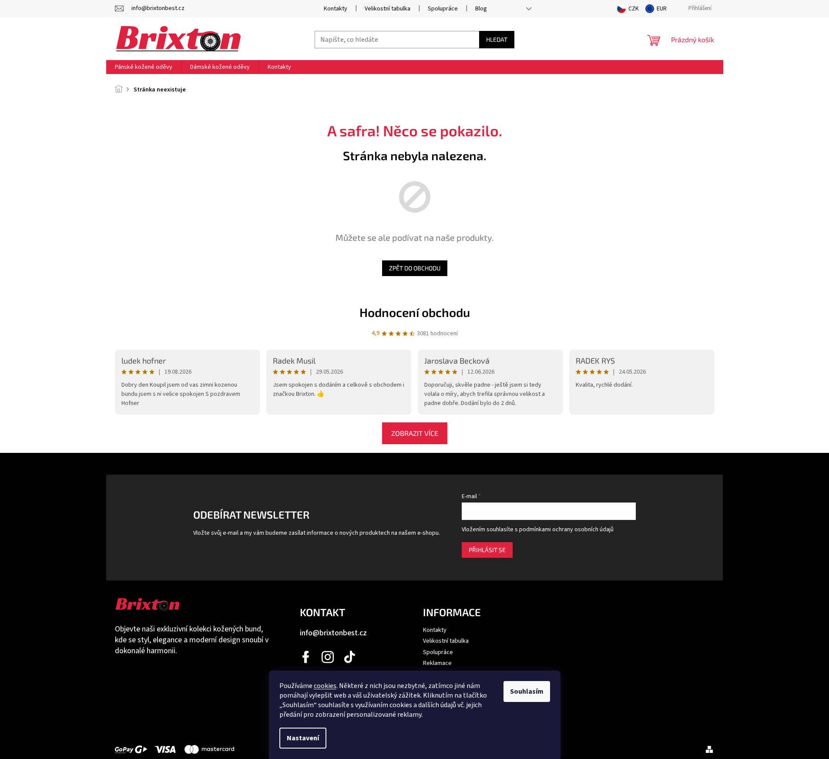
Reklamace (437, 663)
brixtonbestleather (328, 657)
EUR (662, 8)
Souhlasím (527, 691)
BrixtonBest (306, 657)
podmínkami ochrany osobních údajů (566, 529)
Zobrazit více (414, 433)
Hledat (496, 39)
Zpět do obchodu (414, 268)
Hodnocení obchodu (414, 312)
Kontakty (335, 8)
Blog (481, 8)
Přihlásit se (487, 549)
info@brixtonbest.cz (333, 632)
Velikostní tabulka (387, 8)
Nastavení (303, 738)
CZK (633, 8)
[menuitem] (143, 67)
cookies (325, 686)
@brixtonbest (349, 657)
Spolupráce (443, 8)
